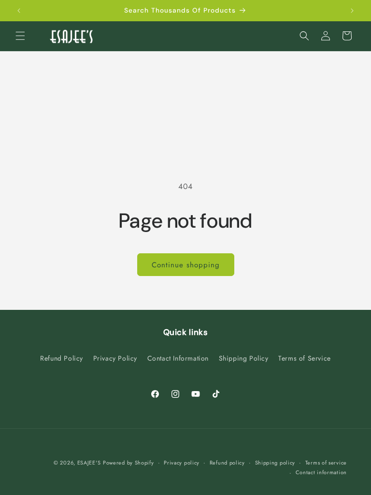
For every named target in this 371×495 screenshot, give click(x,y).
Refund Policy (61, 358)
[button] (20, 35)
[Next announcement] (352, 10)
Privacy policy (182, 462)
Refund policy (227, 462)
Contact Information (178, 358)
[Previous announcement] (18, 10)
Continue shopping (186, 265)
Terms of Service (304, 358)
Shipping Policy (244, 358)
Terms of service (326, 462)
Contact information (321, 472)
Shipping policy (275, 462)
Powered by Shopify (128, 462)
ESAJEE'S (89, 462)
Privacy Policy (115, 358)
